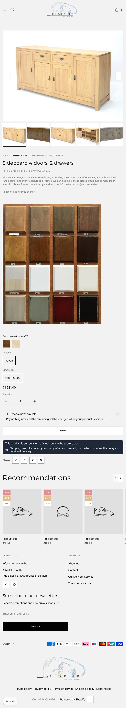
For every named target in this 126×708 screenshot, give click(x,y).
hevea (9, 360)
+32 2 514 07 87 (12, 569)
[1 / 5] (14, 135)
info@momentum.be (15, 563)
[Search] (12, 10)
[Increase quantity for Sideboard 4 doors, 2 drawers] (35, 401)
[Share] (15, 460)
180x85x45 (12, 378)
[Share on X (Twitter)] (32, 460)
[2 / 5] (39, 135)
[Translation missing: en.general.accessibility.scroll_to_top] (90, 699)
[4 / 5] (87, 135)
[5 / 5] (111, 135)
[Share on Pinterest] (41, 460)
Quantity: (7, 394)
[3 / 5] (63, 135)
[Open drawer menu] (4, 10)
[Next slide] (118, 76)
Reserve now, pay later (23, 413)
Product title (10, 538)
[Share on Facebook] (24, 460)
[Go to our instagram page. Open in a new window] (14, 584)
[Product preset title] (22, 511)
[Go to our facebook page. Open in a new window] (6, 584)
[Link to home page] (63, 669)
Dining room (20, 155)
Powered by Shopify (72, 699)
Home (6, 155)
